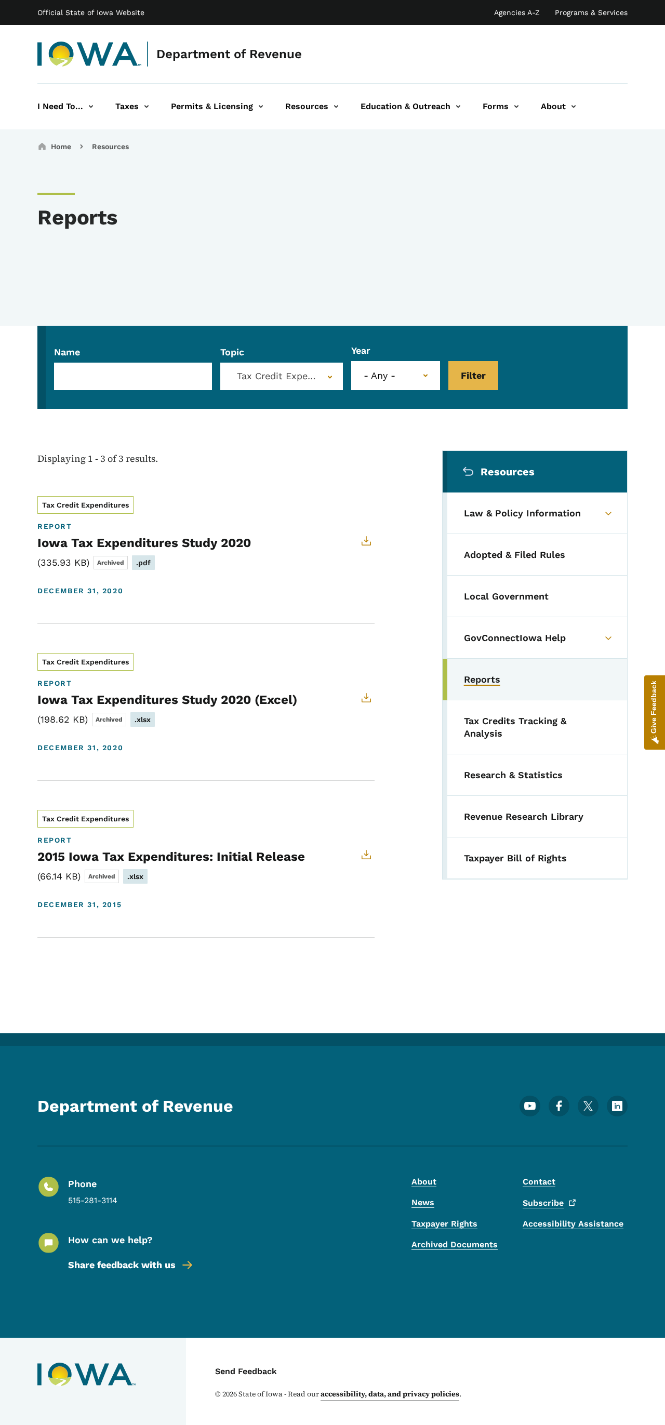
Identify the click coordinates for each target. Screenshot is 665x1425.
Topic (232, 352)
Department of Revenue (229, 54)
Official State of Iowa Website (90, 12)
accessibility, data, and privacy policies (390, 1394)
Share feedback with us (122, 1264)
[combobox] (281, 376)
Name (67, 352)
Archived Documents (454, 1244)
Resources (110, 146)
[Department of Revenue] (89, 54)
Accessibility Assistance (573, 1224)
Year (360, 350)
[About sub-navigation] (573, 106)
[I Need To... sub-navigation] (91, 106)
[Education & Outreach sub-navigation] (458, 106)
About (423, 1182)
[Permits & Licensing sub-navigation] (261, 106)
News (422, 1202)
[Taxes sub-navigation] (146, 106)
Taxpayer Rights (444, 1224)
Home (61, 146)
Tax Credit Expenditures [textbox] (283, 376)
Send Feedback (246, 1371)
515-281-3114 (92, 1200)
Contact (539, 1182)
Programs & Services (591, 12)
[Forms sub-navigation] (516, 106)
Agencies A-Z (517, 12)
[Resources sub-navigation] (336, 106)
